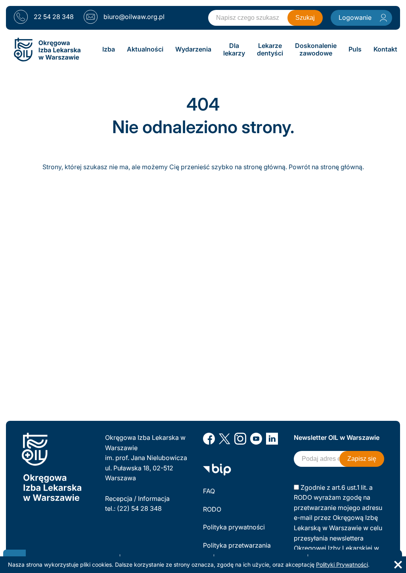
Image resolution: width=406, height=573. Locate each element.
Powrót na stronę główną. (326, 167)
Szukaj (305, 17)
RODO (212, 509)
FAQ (209, 491)
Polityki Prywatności (342, 564)
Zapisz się (361, 458)
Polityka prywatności (234, 527)
